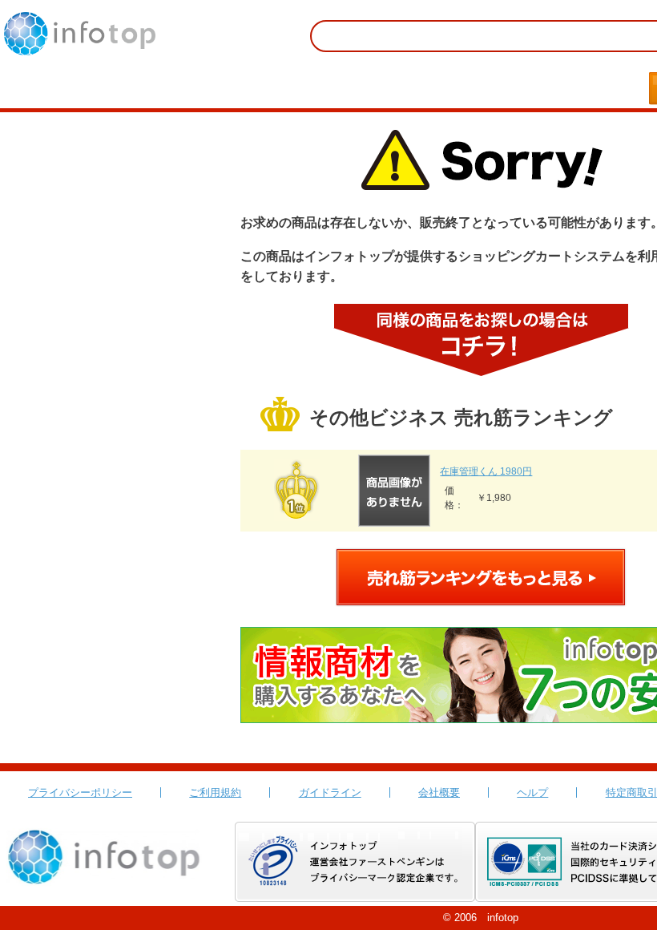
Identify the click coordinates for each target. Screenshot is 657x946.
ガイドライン (330, 792)
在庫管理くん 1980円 (486, 471)
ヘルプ (532, 792)
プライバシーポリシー (80, 792)
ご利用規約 (215, 792)
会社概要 (439, 792)
